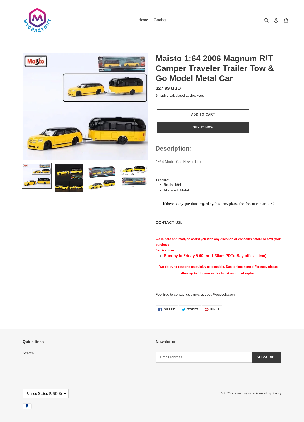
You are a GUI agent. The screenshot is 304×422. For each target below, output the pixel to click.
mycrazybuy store (243, 393)
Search (28, 353)
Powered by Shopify (268, 393)
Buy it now (203, 127)
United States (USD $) (44, 393)
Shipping (162, 95)
